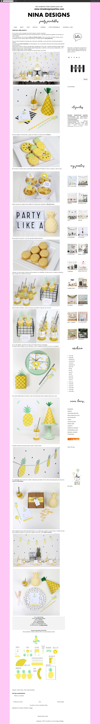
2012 (70, 387)
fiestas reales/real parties (29, 690)
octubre (70, 363)
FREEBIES (43, 27)
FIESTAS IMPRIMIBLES (54, 27)
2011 (70, 389)
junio (70, 370)
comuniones (80, 126)
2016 (70, 357)
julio (70, 368)
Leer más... (73, 51)
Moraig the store (50, 204)
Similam (48, 134)
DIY (78, 116)
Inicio (40, 701)
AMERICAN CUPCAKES (73, 428)
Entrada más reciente (17, 701)
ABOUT (22, 27)
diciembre (71, 359)
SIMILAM (70, 411)
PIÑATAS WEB (71, 423)
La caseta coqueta (43, 625)
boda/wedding (75, 126)
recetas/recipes (71, 116)
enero (70, 379)
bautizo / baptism (72, 124)
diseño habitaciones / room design (79, 123)
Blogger (61, 721)
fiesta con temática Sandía (35, 37)
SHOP (28, 27)
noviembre (71, 361)
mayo (70, 372)
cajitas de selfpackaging (17, 481)
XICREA (69, 419)
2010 (70, 391)
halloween (86, 121)
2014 (70, 383)
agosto (70, 366)
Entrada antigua (60, 701)
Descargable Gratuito (83, 124)
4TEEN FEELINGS (72, 421)
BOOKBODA (70, 409)
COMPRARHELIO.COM (73, 430)
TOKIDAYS (70, 425)
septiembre (71, 364)
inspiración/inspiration (73, 121)
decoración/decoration (73, 118)
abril (70, 374)
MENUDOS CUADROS (72, 432)
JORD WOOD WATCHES (73, 413)
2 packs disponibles (24, 43)
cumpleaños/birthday (72, 122)
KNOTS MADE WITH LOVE (74, 415)
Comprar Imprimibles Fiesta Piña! (38, 630)
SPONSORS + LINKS (68, 27)
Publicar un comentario (19, 695)
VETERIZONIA (71, 434)
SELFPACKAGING (72, 417)
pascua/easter (70, 126)
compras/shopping (72, 119)
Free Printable (81, 122)
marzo (70, 376)
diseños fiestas (20, 690)
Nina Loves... (84, 118)
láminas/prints (84, 116)
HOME (15, 27)
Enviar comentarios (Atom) (41, 705)
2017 (70, 355)
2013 (70, 385)
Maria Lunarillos (48, 532)
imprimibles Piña (49, 38)
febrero (70, 377)
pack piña (17, 479)
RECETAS (35, 27)
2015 (70, 382)
